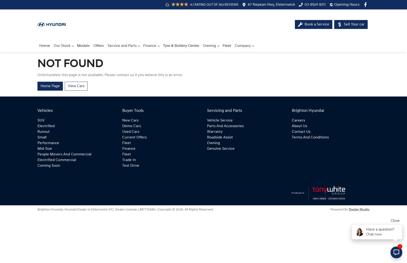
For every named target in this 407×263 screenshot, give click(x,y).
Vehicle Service (220, 120)
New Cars (130, 120)
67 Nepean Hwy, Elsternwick (271, 5)
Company (243, 46)
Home (44, 46)
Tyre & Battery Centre (181, 46)
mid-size (44, 149)
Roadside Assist (220, 137)
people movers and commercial (64, 154)
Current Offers (134, 137)
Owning (209, 46)
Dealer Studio (359, 209)
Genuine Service (221, 149)
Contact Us (301, 132)
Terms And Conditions (310, 137)
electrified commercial (56, 160)
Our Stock (62, 46)
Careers (298, 120)
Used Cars (130, 132)
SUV (41, 120)
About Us (299, 126)
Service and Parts (122, 46)
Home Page (50, 86)
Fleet (227, 46)
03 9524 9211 (315, 5)
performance (48, 143)
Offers (99, 46)
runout (43, 132)
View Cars (76, 86)
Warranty (215, 132)
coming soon (48, 166)
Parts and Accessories (225, 126)
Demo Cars (131, 126)
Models (83, 46)
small (42, 137)
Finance (149, 46)
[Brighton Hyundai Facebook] (366, 4)
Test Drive (130, 166)
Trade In (129, 160)
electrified (46, 126)
